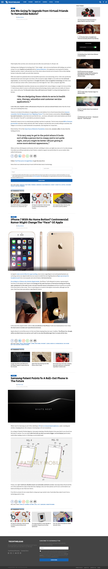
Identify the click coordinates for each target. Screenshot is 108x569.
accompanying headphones (51, 426)
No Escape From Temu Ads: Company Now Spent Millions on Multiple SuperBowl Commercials (62, 365)
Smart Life (37, 2)
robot (53, 184)
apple (21, 343)
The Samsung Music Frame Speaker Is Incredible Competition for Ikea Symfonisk (41, 525)
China (32, 343)
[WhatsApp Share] (27, 156)
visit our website (37, 176)
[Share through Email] (31, 156)
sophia (63, 184)
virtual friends (20, 186)
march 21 (52, 343)
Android (22, 184)
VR (39, 426)
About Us (86, 567)
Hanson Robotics (41, 69)
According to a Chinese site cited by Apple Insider (25, 281)
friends (33, 184)
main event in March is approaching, (27, 274)
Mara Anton (21, 17)
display (22, 504)
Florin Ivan (20, 384)
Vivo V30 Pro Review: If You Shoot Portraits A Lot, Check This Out (19, 205)
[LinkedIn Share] (19, 156)
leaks (48, 343)
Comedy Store (24, 550)
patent (32, 504)
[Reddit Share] (23, 156)
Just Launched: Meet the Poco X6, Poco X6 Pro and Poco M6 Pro (61, 205)
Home (24, 2)
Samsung (43, 504)
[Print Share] (35, 156)
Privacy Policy (79, 567)
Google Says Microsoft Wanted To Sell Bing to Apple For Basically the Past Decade (20, 365)
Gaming (45, 2)
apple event (27, 343)
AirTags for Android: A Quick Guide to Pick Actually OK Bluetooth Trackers (41, 206)
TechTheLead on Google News (24, 161)
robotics (58, 184)
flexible (27, 504)
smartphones (25, 344)
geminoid (39, 184)
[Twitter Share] (16, 156)
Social (51, 2)
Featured (28, 184)
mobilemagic (59, 343)
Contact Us (93, 567)
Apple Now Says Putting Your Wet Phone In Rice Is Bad (40, 364)
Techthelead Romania (14, 550)
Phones (31, 2)
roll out (37, 504)
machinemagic (46, 184)
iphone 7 (43, 343)
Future (57, 2)
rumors (18, 344)
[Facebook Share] (12, 156)
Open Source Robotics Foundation (35, 129)
